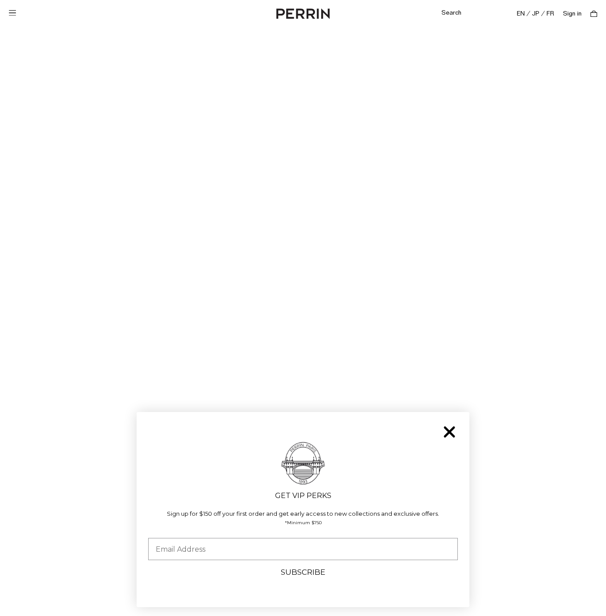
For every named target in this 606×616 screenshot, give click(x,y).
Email (158, 531)
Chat (580, 600)
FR (550, 14)
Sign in (572, 14)
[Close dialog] (449, 432)
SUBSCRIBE (303, 572)
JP (535, 14)
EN (521, 14)
